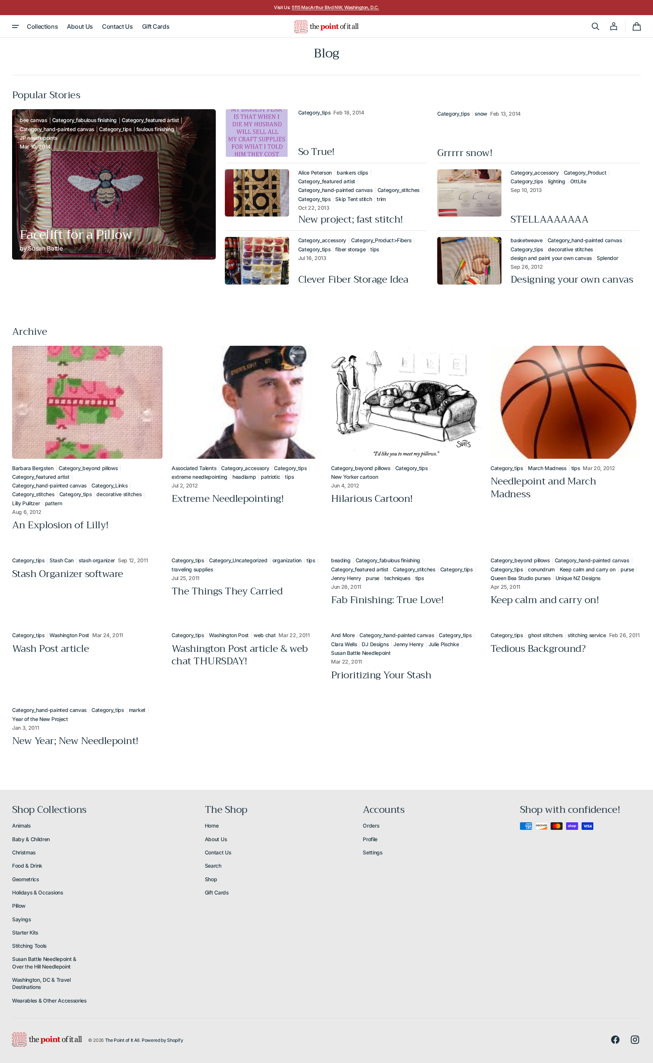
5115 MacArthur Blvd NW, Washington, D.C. (335, 7)
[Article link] (114, 184)
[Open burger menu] (15, 26)
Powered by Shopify (162, 1040)
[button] (595, 26)
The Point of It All (122, 1040)
